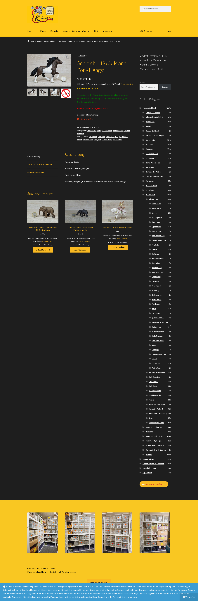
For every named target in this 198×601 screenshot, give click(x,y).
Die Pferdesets (155, 390)
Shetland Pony (158, 340)
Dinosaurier (150, 140)
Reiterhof (93, 136)
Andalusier (156, 204)
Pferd (79, 140)
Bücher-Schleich (152, 131)
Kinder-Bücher (148, 459)
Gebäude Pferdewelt (157, 404)
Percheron (156, 304)
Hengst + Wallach (104, 130)
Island (125, 136)
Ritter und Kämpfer (154, 427)
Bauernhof (150, 121)
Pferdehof (110, 136)
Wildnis (149, 454)
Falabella (155, 245)
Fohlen (151, 400)
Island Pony (85, 41)
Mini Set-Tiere (151, 185)
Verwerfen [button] (190, 597)
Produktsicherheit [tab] (35, 172)
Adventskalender (153, 112)
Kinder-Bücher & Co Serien (153, 463)
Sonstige (155, 349)
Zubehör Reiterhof (156, 422)
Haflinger (156, 254)
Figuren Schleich (49, 41)
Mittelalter (150, 190)
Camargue (156, 222)
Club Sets (153, 386)
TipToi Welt (147, 473)
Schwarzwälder (158, 331)
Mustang (155, 290)
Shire (154, 345)
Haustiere (150, 167)
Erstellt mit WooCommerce (63, 572)
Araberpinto (157, 217)
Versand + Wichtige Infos (74, 31)
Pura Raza (156, 313)
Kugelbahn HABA (149, 468)
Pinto (154, 308)
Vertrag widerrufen (99, 582)
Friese (154, 249)
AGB (96, 31)
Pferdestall (117, 140)
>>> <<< (153, 484)
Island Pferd (88, 140)
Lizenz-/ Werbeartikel (154, 176)
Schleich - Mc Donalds (155, 445)
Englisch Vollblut (159, 240)
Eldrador (149, 149)
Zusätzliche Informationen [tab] (39, 164)
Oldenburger (157, 295)
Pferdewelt (62, 41)
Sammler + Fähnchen (154, 436)
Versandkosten (127, 84)
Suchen (142, 82)
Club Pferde (153, 381)
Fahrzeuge (150, 158)
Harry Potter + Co (153, 163)
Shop (29, 31)
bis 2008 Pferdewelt (157, 372)
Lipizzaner (156, 276)
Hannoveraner (158, 258)
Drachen (149, 144)
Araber (154, 213)
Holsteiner (156, 263)
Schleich (101, 136)
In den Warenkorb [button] (43, 250)
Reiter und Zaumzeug (158, 413)
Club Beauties (154, 377)
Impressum (108, 31)
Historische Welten (153, 172)
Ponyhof (97, 140)
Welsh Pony (156, 368)
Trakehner (156, 363)
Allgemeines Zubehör (154, 117)
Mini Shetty (156, 286)
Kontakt (54, 31)
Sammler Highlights (154, 441)
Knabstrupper (157, 272)
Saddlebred (156, 327)
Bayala (148, 126)
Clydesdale (156, 226)
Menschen (150, 181)
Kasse (43, 31)
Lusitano (155, 281)
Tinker (154, 359)
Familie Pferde (155, 395)
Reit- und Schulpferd (160, 322)
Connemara (156, 231)
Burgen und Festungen (155, 135)
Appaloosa (156, 208)
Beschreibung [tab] (33, 156)
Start (33, 41)
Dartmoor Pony (158, 235)
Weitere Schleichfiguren (156, 450)
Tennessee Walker (159, 354)
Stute (151, 418)
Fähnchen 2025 (152, 153)
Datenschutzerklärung (37, 572)
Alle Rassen (74, 41)
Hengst (118, 136)
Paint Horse (156, 299)
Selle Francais (157, 336)
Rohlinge (149, 432)
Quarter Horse (158, 318)
